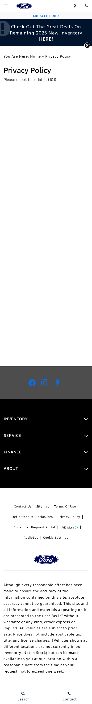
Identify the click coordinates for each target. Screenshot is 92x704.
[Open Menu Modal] (6, 6)
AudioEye (31, 538)
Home (35, 56)
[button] (87, 45)
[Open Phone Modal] (86, 6)
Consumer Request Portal (34, 527)
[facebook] (32, 383)
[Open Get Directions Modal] (75, 6)
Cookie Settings (55, 538)
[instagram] (45, 383)
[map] (57, 383)
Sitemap (43, 506)
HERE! (46, 39)
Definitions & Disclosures (32, 517)
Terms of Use (65, 506)
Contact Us (23, 506)
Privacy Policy (69, 517)
